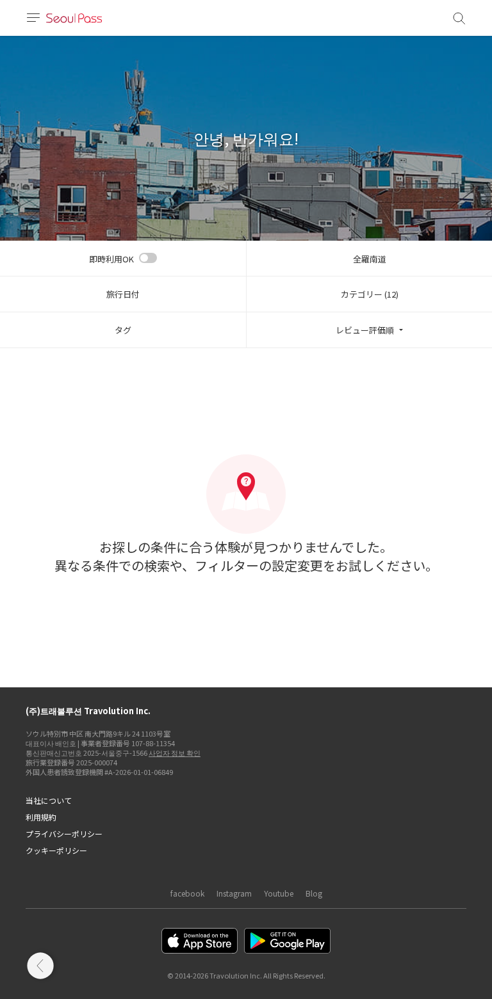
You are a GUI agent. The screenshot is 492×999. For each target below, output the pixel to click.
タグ (123, 330)
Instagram (234, 893)
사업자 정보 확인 (175, 752)
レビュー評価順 (365, 330)
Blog (314, 893)
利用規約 (41, 816)
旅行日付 (123, 294)
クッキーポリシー (56, 850)
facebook (187, 893)
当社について (49, 800)
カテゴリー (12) (369, 294)
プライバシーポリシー (64, 833)
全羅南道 (369, 259)
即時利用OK (111, 259)
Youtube (278, 893)
